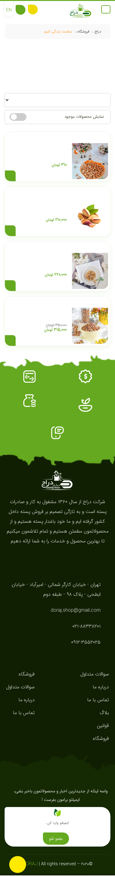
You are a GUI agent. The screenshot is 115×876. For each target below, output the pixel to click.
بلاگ (104, 713)
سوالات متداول (94, 674)
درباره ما (101, 687)
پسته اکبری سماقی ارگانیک (46, 148)
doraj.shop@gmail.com (76, 610)
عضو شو (56, 838)
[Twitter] (46, 557)
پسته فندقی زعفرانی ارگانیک (45, 258)
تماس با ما (98, 700)
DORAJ (30, 864)
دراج (98, 31)
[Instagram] (57, 557)
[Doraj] (81, 11)
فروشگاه (83, 31)
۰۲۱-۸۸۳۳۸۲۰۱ (86, 626)
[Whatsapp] (69, 557)
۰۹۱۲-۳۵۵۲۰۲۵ (86, 642)
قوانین (103, 725)
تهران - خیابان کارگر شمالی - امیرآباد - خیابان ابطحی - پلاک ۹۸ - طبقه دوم (56, 589)
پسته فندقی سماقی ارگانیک (45, 203)
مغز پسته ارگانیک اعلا (50, 313)
